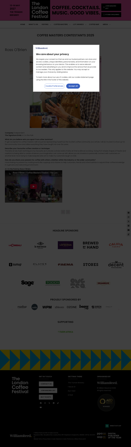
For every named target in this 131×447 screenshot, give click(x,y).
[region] (66, 68)
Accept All (73, 86)
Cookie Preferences (54, 86)
